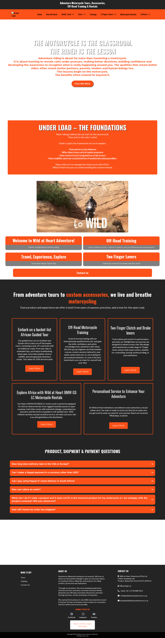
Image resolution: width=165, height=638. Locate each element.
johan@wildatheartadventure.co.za (134, 600)
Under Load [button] (66, 14)
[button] (84, 14)
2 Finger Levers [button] (107, 14)
